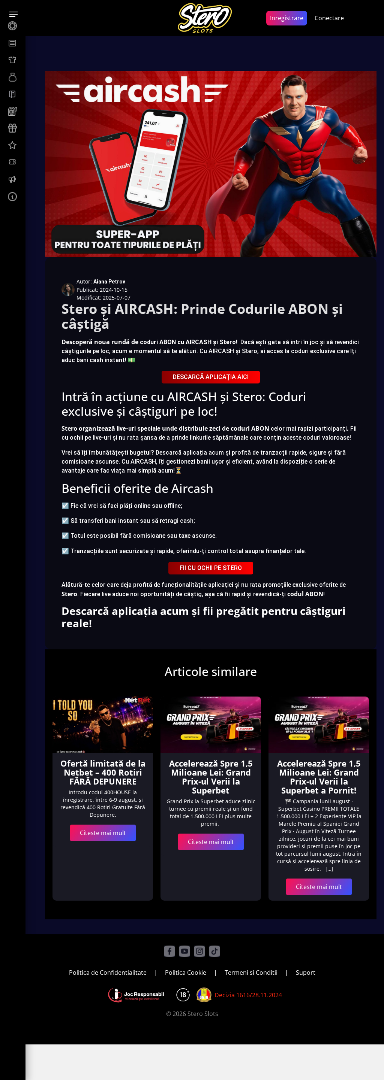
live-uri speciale (138, 428)
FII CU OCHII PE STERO (211, 567)
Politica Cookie (185, 972)
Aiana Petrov (109, 282)
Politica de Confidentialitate (108, 972)
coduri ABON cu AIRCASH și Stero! (188, 342)
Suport (305, 972)
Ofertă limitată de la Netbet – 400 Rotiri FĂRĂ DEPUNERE (103, 772)
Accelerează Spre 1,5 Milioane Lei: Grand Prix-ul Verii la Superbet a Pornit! (319, 777)
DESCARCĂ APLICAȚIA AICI (211, 376)
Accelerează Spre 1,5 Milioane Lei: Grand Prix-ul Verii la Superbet (211, 777)
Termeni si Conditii (251, 972)
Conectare (329, 18)
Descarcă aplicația (181, 452)
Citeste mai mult (103, 833)
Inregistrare (286, 18)
